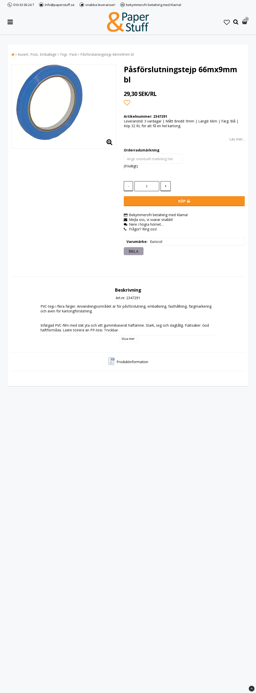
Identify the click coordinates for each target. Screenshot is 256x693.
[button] (227, 22)
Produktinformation (132, 361)
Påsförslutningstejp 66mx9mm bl (107, 54)
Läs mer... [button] (237, 139)
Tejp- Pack (68, 54)
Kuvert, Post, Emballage (37, 54)
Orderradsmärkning (142, 150)
